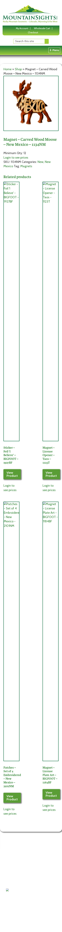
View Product (12, 474)
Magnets (26, 166)
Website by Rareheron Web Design (24, 927)
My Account (22, 28)
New (40, 162)
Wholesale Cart (42, 28)
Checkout (33, 32)
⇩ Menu (54, 50)
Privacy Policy (16, 873)
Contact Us (14, 878)
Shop (18, 69)
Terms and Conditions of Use (16, 865)
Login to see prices (15, 157)
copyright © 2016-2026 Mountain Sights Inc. (29, 924)
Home (7, 69)
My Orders (35, 886)
